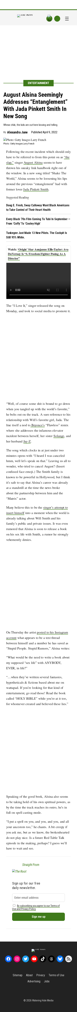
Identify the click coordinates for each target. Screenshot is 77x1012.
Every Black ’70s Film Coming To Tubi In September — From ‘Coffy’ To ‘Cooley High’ (38, 221)
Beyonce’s (37, 425)
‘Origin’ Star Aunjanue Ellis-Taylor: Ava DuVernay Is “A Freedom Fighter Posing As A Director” (38, 253)
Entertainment (38, 83)
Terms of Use (56, 975)
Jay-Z (27, 441)
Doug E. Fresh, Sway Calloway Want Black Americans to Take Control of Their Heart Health (37, 208)
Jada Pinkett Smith (35, 189)
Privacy (40, 975)
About (29, 975)
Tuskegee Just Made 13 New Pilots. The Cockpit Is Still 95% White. (36, 235)
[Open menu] (67, 19)
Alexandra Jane (17, 132)
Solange (58, 436)
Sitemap (17, 975)
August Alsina (33, 162)
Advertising (33, 981)
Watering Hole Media (42, 1000)
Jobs (47, 981)
